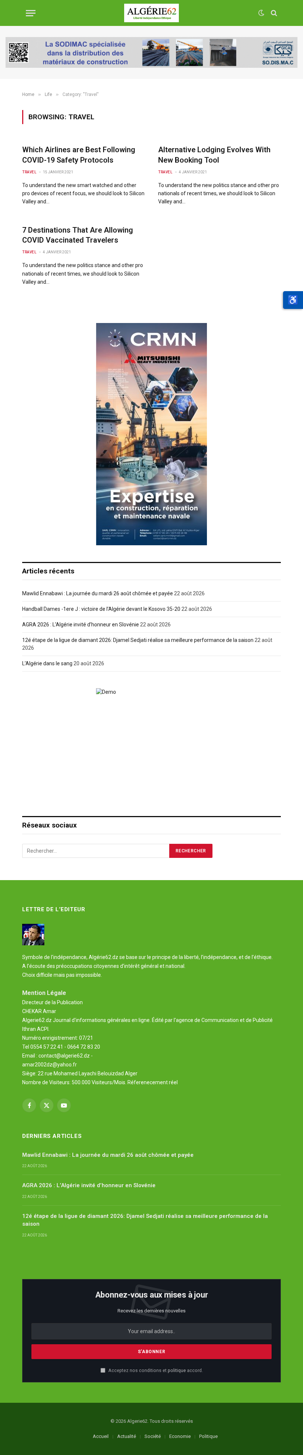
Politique (208, 1436)
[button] (293, 300)
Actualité (126, 1436)
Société (152, 1436)
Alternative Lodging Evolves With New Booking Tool (214, 154)
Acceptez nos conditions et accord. (155, 1370)
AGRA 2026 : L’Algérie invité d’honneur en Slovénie (80, 624)
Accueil (101, 1436)
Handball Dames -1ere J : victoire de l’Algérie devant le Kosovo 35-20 (101, 609)
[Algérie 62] (151, 13)
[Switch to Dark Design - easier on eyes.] (261, 13)
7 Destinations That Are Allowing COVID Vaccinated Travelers (77, 235)
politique (177, 1370)
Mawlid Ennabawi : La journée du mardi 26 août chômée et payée (97, 593)
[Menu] (30, 13)
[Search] (273, 13)
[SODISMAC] (151, 52)
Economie (180, 1436)
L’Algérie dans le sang (47, 663)
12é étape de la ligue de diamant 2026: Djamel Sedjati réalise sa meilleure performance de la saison (137, 640)
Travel (29, 172)
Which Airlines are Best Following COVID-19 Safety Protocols (78, 154)
